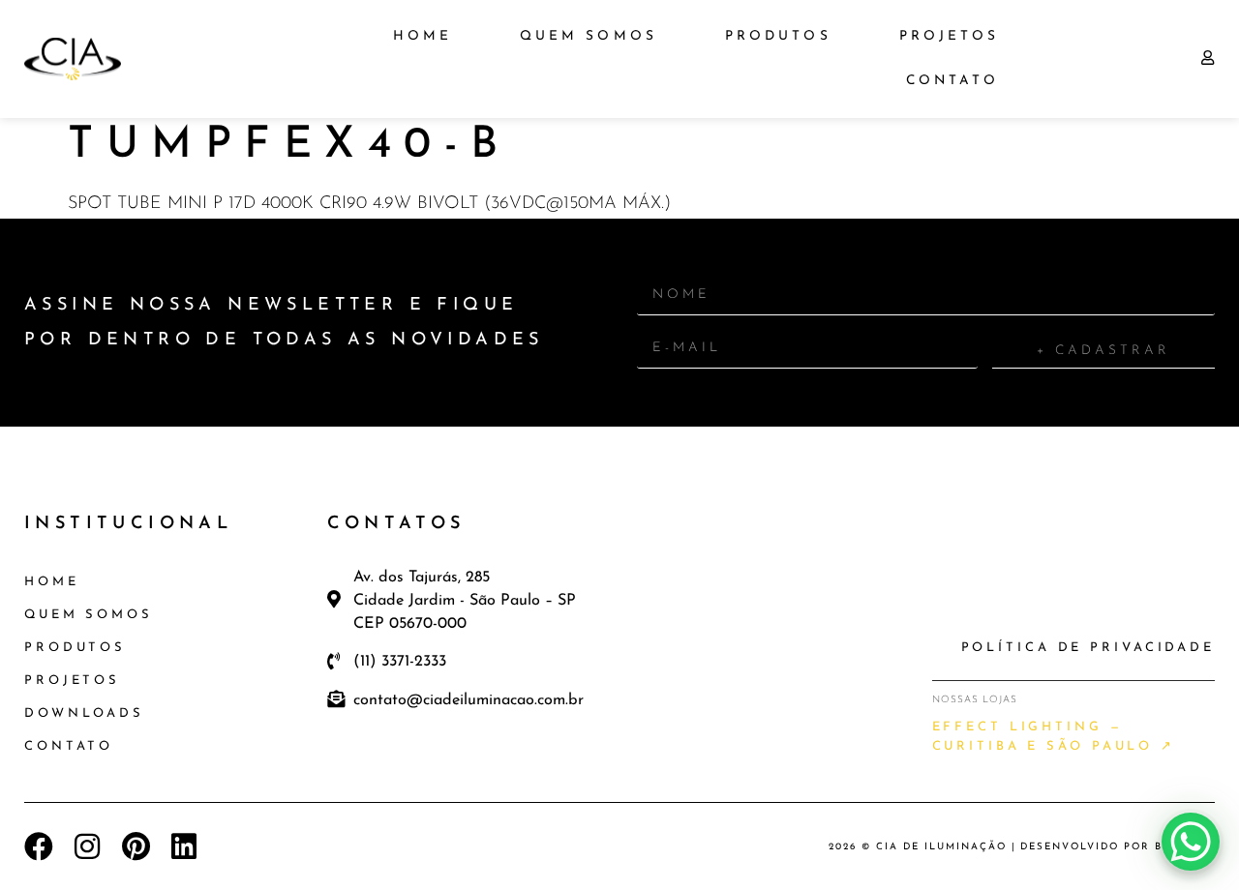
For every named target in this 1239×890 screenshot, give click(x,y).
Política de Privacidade (1088, 647)
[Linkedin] (183, 846)
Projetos (949, 36)
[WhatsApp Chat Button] (1191, 842)
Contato (953, 80)
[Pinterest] (135, 846)
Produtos (778, 36)
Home (422, 36)
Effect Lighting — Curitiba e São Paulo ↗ (1054, 737)
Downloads (84, 713)
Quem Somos (588, 36)
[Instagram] (87, 846)
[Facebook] (38, 846)
